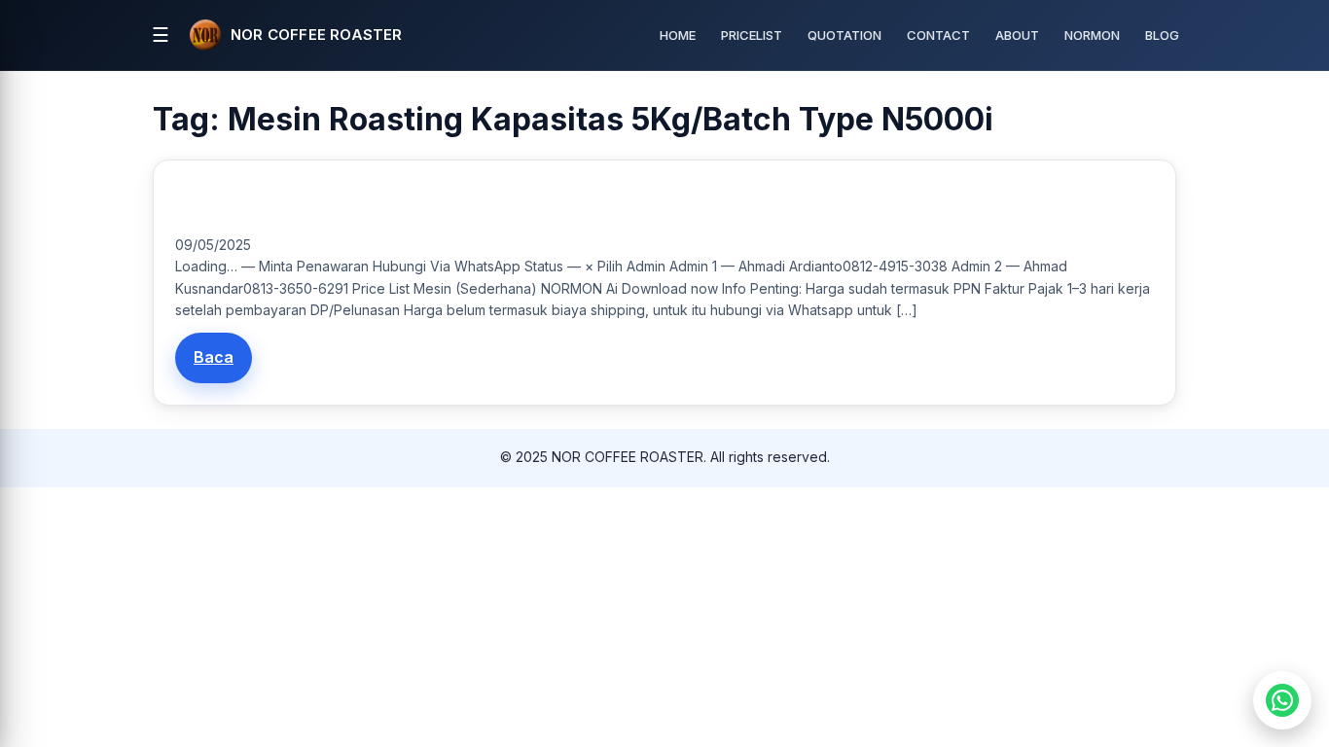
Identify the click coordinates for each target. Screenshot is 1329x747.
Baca (213, 357)
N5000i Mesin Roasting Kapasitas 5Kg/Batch (318, 203)
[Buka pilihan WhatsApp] (1282, 700)
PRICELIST (751, 35)
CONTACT (938, 35)
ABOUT (1017, 35)
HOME (678, 35)
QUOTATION (844, 35)
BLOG (1162, 35)
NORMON (1092, 35)
